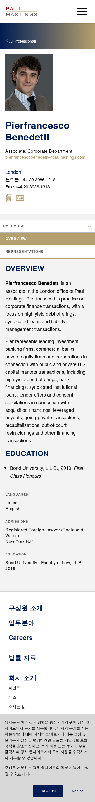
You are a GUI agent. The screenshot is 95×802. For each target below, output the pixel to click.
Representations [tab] (25, 252)
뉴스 (12, 697)
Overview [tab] (16, 239)
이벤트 (14, 687)
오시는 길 (17, 706)
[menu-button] (82, 11)
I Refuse (77, 791)
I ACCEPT (48, 791)
